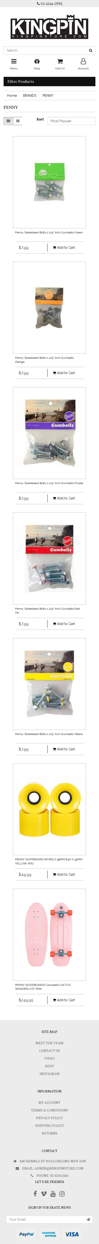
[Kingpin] (49, 23)
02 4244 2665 (51, 4)
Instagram (50, 1073)
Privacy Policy (49, 1118)
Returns (49, 1133)
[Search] (90, 50)
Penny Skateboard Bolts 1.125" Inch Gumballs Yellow (49, 734)
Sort (40, 119)
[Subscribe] (88, 1219)
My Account (49, 1102)
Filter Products (20, 81)
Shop (49, 1066)
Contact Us (49, 1050)
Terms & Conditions (49, 1110)
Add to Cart (65, 247)
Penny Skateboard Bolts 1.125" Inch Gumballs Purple (49, 483)
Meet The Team (49, 1043)
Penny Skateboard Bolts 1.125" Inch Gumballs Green (49, 232)
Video (49, 1058)
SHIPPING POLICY (49, 1125)
